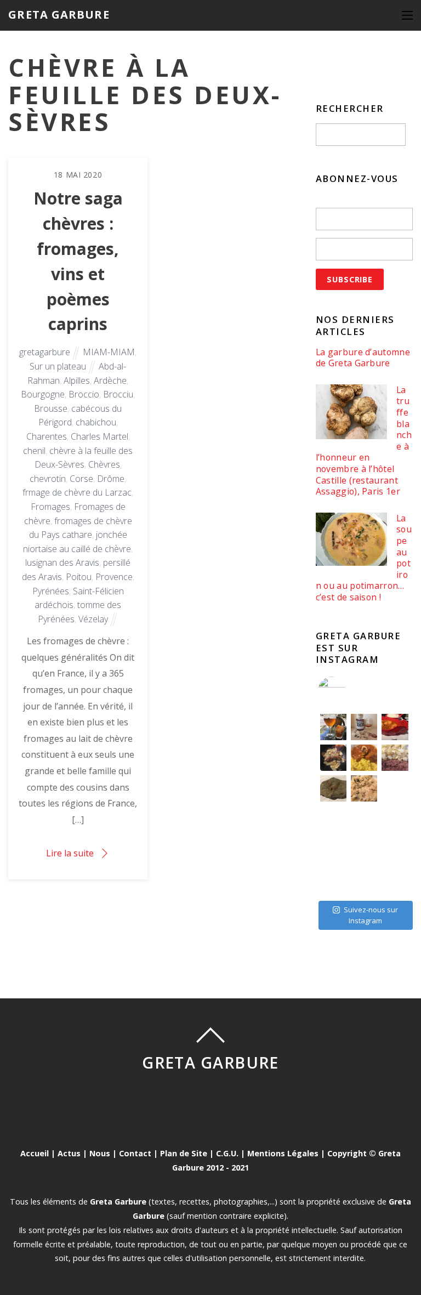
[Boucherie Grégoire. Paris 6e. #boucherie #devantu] (364, 880)
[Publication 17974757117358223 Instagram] (333, 727)
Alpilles (77, 380)
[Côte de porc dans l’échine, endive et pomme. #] (333, 819)
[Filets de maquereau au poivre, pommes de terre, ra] (395, 758)
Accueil (34, 1153)
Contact (135, 1153)
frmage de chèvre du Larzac (77, 492)
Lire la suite (70, 853)
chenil (34, 451)
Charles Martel (99, 436)
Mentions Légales (282, 1153)
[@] (348, 690)
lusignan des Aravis (62, 562)
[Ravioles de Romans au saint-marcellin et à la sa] (364, 788)
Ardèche (110, 380)
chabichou (96, 422)
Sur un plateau (58, 366)
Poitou (79, 577)
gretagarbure (44, 352)
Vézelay (93, 619)
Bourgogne (43, 394)
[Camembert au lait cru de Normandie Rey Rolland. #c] (333, 850)
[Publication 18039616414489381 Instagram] (395, 727)
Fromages (50, 507)
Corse (81, 479)
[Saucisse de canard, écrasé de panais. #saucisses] (364, 819)
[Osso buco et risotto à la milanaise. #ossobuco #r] (364, 758)
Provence (114, 577)
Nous (99, 1153)
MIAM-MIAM (109, 352)
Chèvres (104, 464)
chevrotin (48, 479)
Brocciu (118, 394)
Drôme (110, 479)
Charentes (46, 436)
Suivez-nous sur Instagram (371, 915)
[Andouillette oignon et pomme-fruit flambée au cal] (333, 758)
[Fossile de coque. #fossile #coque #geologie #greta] (333, 788)
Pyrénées (50, 591)
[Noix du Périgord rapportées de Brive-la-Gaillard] (395, 850)
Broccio (84, 394)
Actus (69, 1153)
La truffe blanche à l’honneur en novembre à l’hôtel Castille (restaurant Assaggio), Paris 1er (364, 440)
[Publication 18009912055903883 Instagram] (364, 727)
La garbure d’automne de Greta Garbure (363, 358)
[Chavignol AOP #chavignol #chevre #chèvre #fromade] (395, 880)
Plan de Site (183, 1153)
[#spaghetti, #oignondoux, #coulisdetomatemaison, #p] (395, 788)
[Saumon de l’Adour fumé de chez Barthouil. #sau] (364, 850)
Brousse (50, 408)
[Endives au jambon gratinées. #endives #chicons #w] (395, 819)
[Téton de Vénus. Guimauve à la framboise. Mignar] (333, 880)
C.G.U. (227, 1153)
